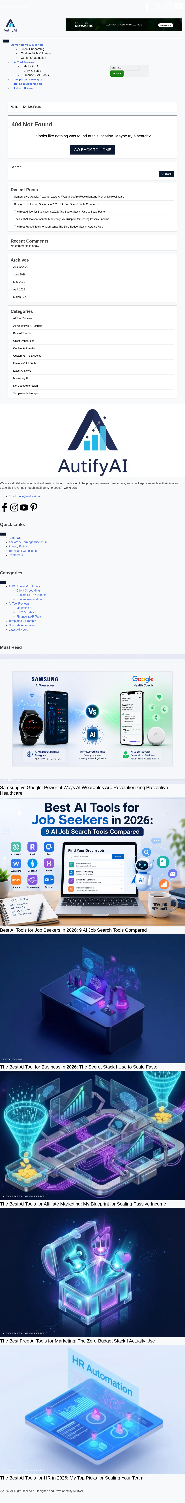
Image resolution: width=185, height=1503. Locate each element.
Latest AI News (23, 88)
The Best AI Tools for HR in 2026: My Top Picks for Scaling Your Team (71, 1478)
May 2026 (19, 281)
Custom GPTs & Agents (36, 53)
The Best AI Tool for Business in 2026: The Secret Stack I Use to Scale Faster (60, 211)
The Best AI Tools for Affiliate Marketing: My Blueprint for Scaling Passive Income (61, 218)
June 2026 (19, 274)
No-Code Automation (28, 83)
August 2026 (20, 266)
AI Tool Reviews (24, 62)
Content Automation (33, 57)
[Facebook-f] (147, 6)
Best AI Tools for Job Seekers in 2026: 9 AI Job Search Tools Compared (56, 204)
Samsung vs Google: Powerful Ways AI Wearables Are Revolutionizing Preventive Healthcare (69, 196)
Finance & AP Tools (36, 75)
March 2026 (20, 296)
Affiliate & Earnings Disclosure (28, 542)
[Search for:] (124, 67)
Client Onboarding (32, 49)
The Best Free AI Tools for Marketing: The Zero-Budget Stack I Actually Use (58, 226)
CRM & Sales (32, 70)
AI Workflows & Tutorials (27, 44)
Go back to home (92, 149)
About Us (15, 537)
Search (16, 167)
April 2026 (19, 289)
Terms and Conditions (23, 550)
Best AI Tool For (22, 333)
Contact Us (16, 555)
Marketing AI (31, 66)
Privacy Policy (18, 546)
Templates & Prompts (28, 79)
